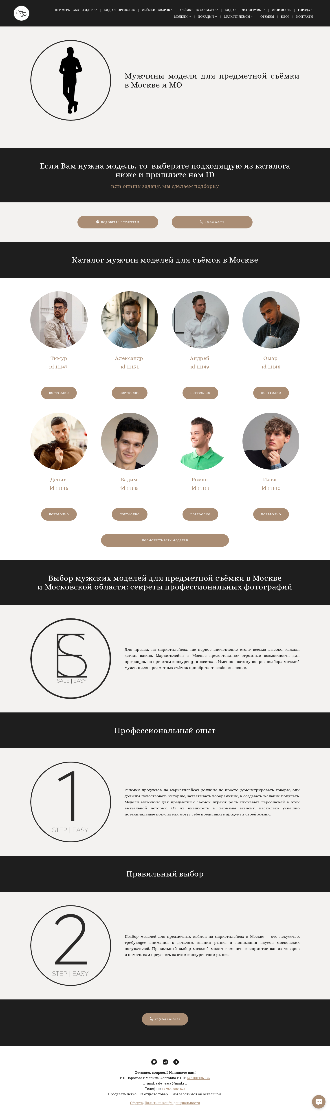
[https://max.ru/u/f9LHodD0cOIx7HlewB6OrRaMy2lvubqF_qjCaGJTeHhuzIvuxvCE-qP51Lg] (154, 1062)
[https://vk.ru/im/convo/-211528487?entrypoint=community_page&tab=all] (165, 1062)
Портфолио (59, 392)
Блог (285, 16)
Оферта (136, 1103)
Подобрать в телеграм (120, 222)
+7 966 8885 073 (173, 1089)
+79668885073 (214, 222)
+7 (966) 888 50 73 (167, 1019)
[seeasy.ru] (21, 13)
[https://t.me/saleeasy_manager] (176, 1062)
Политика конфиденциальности (172, 1103)
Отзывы (267, 16)
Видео (230, 10)
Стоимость (281, 10)
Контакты (304, 16)
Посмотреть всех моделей (165, 540)
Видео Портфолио (119, 10)
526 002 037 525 (198, 1078)
